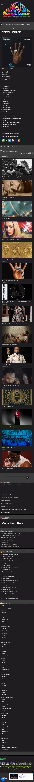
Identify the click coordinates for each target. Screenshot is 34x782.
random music (21, 766)
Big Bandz (5, 88)
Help (6, 778)
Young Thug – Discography (7, 494)
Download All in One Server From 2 (10, 136)
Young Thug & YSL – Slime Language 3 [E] (10, 484)
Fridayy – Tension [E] (7, 468)
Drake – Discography (5, 500)
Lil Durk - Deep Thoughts (8, 560)
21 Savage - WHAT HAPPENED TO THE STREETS (13, 585)
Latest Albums (8, 28)
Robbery (5, 114)
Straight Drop (6, 103)
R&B (13, 767)
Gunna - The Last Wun (8, 596)
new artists (19, 769)
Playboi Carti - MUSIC (7, 558)
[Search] (27, 477)
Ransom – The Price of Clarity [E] (10, 385)
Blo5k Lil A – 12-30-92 (25, 153)
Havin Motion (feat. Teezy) (9, 124)
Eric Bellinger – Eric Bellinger (9, 344)
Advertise (14, 780)
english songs (24, 767)
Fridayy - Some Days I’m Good (9, 563)
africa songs (12, 769)
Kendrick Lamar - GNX (7, 589)
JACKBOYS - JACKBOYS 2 (8, 576)
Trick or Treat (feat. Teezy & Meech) (11, 122)
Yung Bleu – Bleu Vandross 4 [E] (10, 280)
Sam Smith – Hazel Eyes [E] (9, 197)
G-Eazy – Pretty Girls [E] (6, 512)
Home (2, 28)
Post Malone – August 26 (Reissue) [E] (9, 497)
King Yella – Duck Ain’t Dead (10, 151)
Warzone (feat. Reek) (8, 92)
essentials (8, 766)
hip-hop (9, 767)
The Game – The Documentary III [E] (11, 177)
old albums (28, 766)
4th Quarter (6, 146)
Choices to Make (7, 109)
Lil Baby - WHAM (6, 565)
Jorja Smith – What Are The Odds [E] (11, 239)
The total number (6, 24)
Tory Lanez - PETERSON (8, 574)
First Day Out (6, 86)
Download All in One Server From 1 (10, 133)
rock (19, 767)
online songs (3, 767)
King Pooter (14, 146)
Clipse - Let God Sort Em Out (9, 587)
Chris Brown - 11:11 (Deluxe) (9, 593)
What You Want (6, 107)
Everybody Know (7, 94)
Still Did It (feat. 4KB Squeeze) (10, 97)
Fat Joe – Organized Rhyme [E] (8, 503)
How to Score (6, 126)
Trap (4, 99)
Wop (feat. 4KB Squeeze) (9, 116)
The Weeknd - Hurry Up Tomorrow (10, 591)
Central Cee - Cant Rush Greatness (10, 554)
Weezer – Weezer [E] (7, 260)
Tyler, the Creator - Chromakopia (10, 567)
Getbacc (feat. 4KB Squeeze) (9, 90)
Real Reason (6, 101)
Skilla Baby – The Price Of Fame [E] (11, 323)
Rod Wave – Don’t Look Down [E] (8, 488)
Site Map (19, 780)
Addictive (5, 105)
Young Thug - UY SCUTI (8, 556)
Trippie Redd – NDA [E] (8, 427)
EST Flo (4, 120)
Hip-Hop (14, 28)
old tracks (14, 766)
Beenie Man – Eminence (8, 365)
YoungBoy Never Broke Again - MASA (11, 580)
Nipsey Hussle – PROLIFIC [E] (9, 447)
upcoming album (4, 769)
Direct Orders (6, 111)
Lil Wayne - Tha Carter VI (8, 582)
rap (16, 767)
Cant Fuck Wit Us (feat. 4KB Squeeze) (12, 118)
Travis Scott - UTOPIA (7, 569)
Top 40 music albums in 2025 (11, 598)
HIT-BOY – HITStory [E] (8, 406)
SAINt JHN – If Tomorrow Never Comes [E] (10, 491)
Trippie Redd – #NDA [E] (6, 506)
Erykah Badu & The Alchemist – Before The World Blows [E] (14, 509)
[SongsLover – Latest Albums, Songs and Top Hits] (17, 10)
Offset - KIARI (6, 578)
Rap (13, 34)
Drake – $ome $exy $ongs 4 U (9, 571)
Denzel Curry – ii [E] (7, 218)
